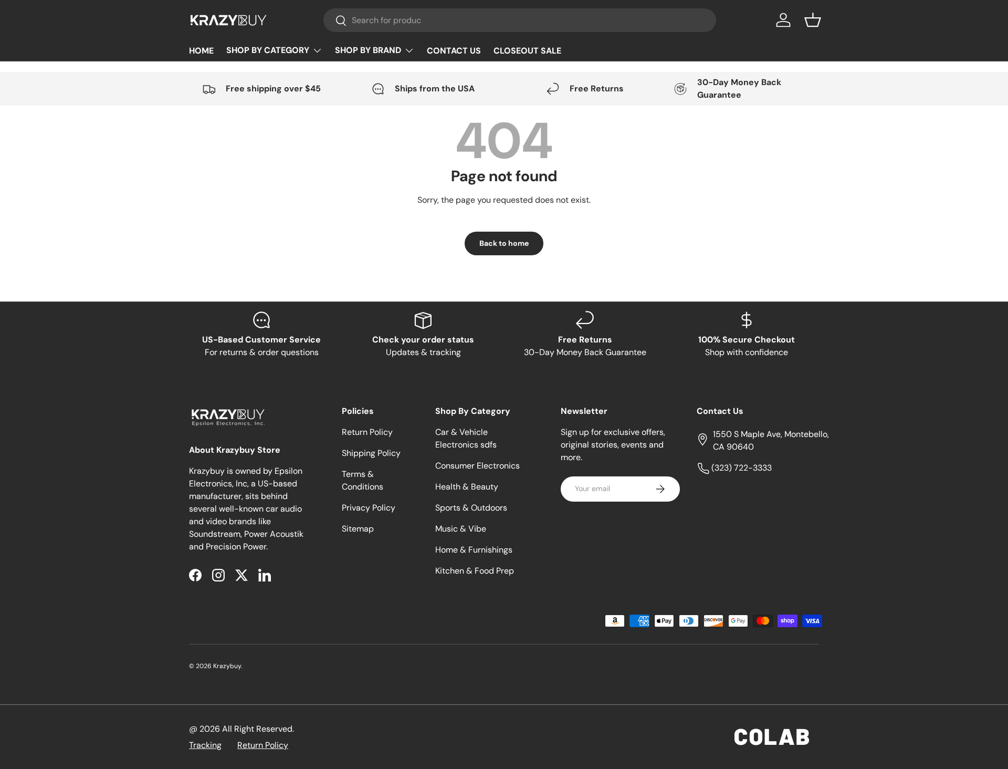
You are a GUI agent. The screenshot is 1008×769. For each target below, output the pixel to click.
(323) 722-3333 (740, 467)
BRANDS (374, 50)
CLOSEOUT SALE (527, 50)
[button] (812, 20)
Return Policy (367, 432)
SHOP (274, 50)
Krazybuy (227, 666)
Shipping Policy (371, 453)
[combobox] (520, 20)
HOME (201, 50)
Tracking (205, 745)
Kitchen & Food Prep (474, 570)
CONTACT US (454, 50)
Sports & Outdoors (471, 507)
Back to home (504, 243)
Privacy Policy (368, 507)
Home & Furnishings (473, 549)
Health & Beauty (466, 486)
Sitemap (358, 528)
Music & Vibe (460, 528)
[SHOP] (274, 50)
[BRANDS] (375, 50)
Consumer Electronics (477, 465)
